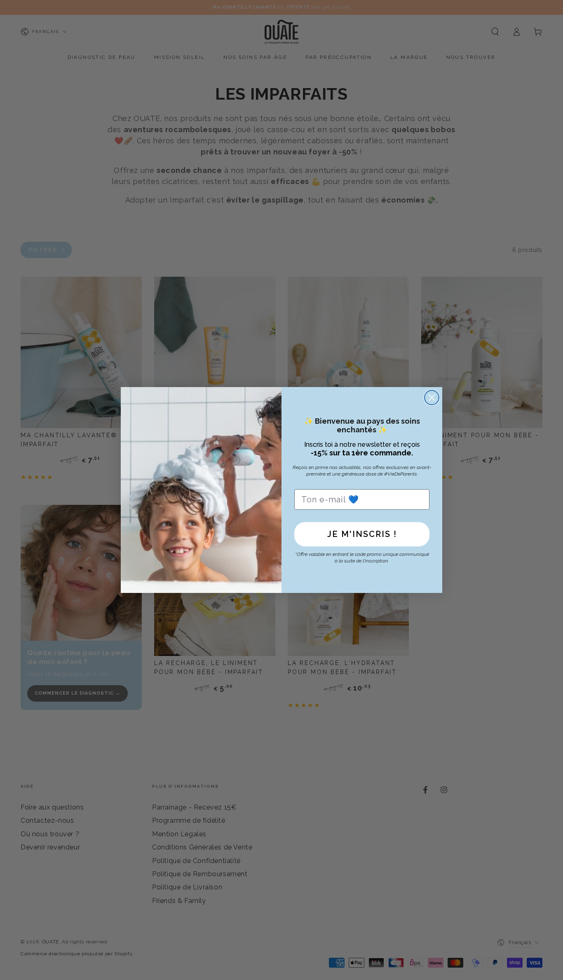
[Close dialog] (432, 397)
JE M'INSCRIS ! (362, 534)
